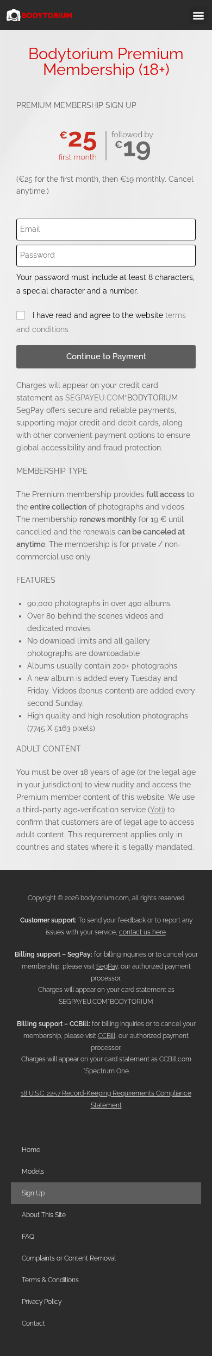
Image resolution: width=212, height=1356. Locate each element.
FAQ (28, 1236)
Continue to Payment (106, 356)
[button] (199, 15)
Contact (33, 1323)
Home (31, 1150)
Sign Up (33, 1193)
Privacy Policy (41, 1302)
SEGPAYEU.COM (94, 397)
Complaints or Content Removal (69, 1258)
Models (33, 1171)
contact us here (142, 932)
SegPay (106, 966)
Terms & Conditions (50, 1280)
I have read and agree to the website (101, 322)
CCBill (106, 1036)
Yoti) (157, 809)
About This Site (44, 1215)
